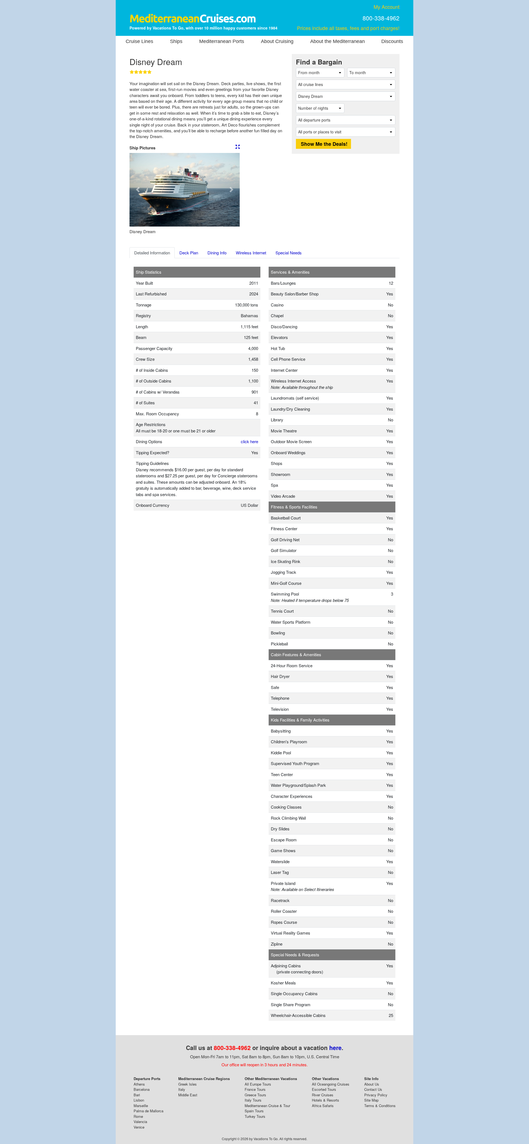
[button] (137, 190)
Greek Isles (187, 1084)
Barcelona (142, 1089)
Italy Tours (253, 1100)
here (335, 1047)
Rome (138, 1116)
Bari (137, 1094)
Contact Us (373, 1089)
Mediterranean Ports (221, 41)
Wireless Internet (251, 252)
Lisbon (139, 1100)
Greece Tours (255, 1094)
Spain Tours (254, 1110)
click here (249, 441)
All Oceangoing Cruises (330, 1084)
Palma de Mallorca (148, 1110)
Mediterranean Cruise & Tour (267, 1105)
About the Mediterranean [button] (337, 41)
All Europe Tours (258, 1084)
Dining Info (216, 252)
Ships (176, 41)
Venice (139, 1127)
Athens (139, 1084)
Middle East (187, 1094)
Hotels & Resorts (325, 1100)
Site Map (371, 1100)
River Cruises (322, 1094)
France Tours (255, 1089)
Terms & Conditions (380, 1105)
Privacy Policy (375, 1094)
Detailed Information (152, 252)
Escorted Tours (324, 1089)
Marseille (141, 1105)
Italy (181, 1089)
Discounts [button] (392, 41)
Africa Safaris (323, 1105)
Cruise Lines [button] (139, 41)
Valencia (140, 1121)
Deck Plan (188, 252)
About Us (371, 1084)
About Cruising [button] (277, 41)
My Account (387, 6)
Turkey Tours (255, 1116)
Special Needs (289, 252)
